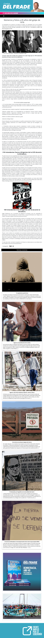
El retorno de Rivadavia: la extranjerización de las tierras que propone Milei (22, 541)
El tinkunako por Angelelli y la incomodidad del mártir (22, 492)
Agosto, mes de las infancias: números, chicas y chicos (22, 392)
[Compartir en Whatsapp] (12, 246)
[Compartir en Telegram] (13, 246)
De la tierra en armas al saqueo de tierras (22, 442)
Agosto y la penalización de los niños (22, 342)
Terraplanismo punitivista (22, 293)
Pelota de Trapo (22, 53)
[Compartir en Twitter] (10, 246)
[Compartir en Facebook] (9, 246)
